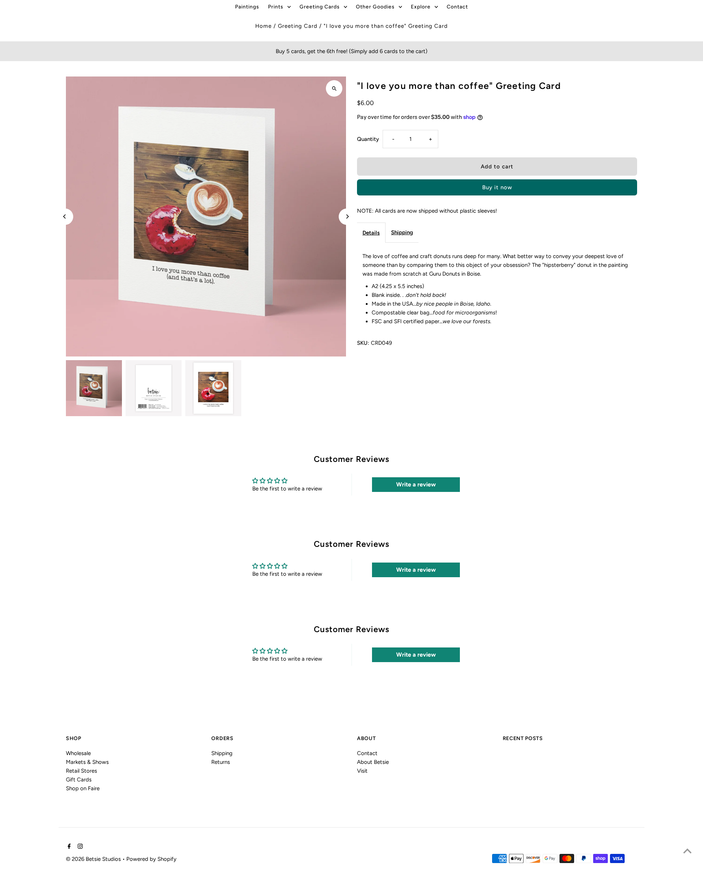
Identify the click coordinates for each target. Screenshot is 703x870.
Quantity (368, 139)
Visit (362, 771)
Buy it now (497, 187)
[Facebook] (68, 847)
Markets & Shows (87, 762)
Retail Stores (81, 771)
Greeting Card (297, 26)
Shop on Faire (83, 788)
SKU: (363, 343)
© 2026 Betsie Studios (94, 858)
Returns (220, 762)
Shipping (402, 232)
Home (263, 26)
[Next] (347, 216)
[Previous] (65, 216)
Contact (367, 753)
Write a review (416, 484)
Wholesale (78, 753)
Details (371, 232)
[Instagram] (79, 847)
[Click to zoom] (334, 88)
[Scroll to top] (687, 851)
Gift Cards (79, 779)
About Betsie (373, 762)
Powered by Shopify (151, 858)
